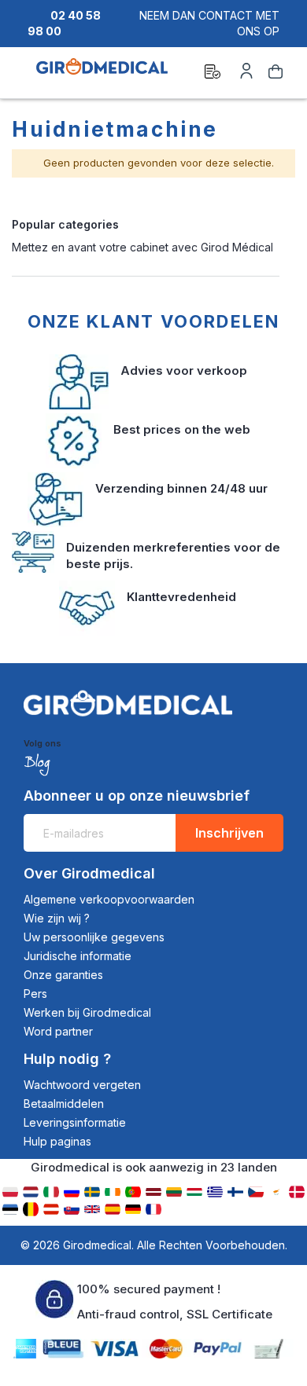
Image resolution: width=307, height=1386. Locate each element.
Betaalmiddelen (64, 1103)
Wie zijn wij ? (57, 918)
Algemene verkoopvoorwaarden (109, 899)
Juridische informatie (77, 955)
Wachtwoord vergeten (82, 1084)
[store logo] (102, 74)
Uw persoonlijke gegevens (94, 937)
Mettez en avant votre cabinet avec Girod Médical (142, 247)
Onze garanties (63, 974)
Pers (35, 993)
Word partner (58, 1031)
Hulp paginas (57, 1141)
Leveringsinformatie (75, 1122)
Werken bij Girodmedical (87, 1012)
